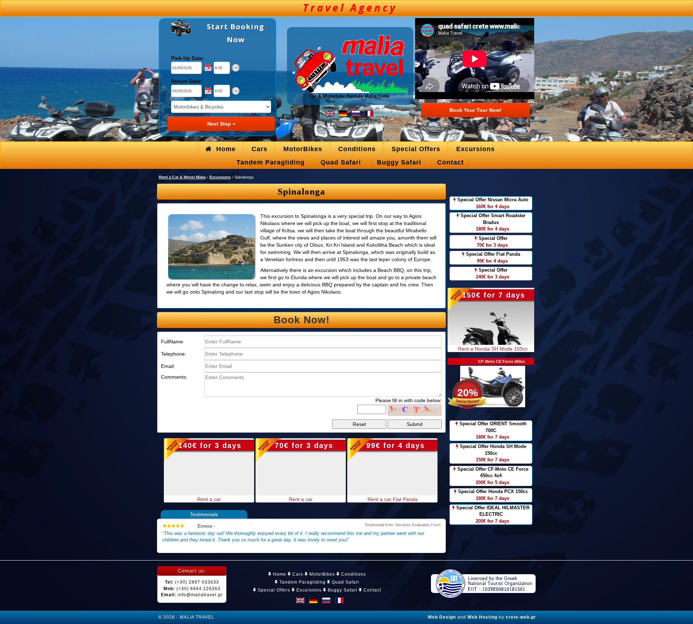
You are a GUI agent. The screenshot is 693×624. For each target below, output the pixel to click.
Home (278, 574)
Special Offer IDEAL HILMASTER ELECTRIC (492, 514)
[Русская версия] (356, 113)
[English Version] (330, 113)
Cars (297, 574)
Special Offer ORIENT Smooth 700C (492, 430)
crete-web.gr (521, 617)
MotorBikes (321, 574)
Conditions (353, 574)
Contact (371, 590)
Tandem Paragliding (302, 582)
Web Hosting (482, 617)
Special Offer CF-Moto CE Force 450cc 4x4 (492, 475)
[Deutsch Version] (343, 113)
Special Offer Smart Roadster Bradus (492, 222)
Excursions (308, 590)
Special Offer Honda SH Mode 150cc (492, 453)
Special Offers (273, 590)
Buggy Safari (341, 590)
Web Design (442, 617)
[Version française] (369, 113)
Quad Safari (344, 582)
